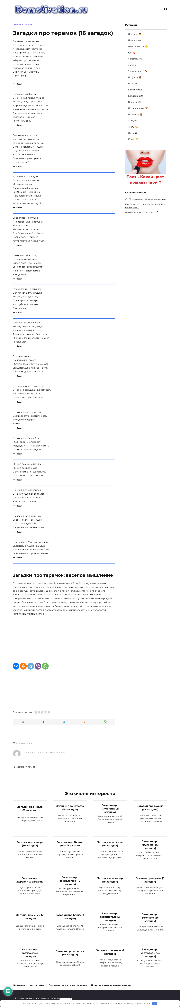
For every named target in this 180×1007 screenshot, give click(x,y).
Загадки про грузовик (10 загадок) (150, 844)
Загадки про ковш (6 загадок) (110, 952)
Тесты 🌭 (133, 126)
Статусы (132, 120)
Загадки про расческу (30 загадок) (30, 953)
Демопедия (134, 40)
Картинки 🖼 (135, 89)
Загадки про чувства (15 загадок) (70, 807)
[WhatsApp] (45, 666)
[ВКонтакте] (16, 666)
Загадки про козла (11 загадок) (30, 808)
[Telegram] (30, 666)
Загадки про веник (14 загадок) (110, 843)
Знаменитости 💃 (137, 71)
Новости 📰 (134, 102)
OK (154, 1003)
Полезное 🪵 (135, 114)
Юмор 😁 (133, 139)
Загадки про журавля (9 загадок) (29, 880)
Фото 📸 (132, 133)
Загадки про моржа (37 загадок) (150, 807)
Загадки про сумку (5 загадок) (150, 880)
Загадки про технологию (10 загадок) (70, 881)
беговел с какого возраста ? (141, 212)
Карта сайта (37, 985)
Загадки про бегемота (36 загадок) (150, 917)
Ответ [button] (19, 84)
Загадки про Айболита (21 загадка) (110, 808)
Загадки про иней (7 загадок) (29, 916)
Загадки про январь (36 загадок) (29, 843)
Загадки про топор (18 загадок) (110, 880)
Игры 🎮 (132, 83)
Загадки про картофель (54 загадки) (150, 953)
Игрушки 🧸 (134, 77)
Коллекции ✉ (135, 96)
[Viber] (38, 666)
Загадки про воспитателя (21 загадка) (110, 917)
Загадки (132, 65)
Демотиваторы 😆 (138, 46)
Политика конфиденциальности (111, 985)
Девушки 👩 (134, 34)
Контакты (19, 985)
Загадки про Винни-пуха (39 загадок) (70, 843)
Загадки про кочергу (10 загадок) (70, 952)
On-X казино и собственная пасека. (146, 199)
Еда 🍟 (131, 52)
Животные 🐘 (135, 58)
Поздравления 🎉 (138, 108)
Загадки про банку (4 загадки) (70, 916)
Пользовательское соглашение (68, 985)
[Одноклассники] (23, 666)
